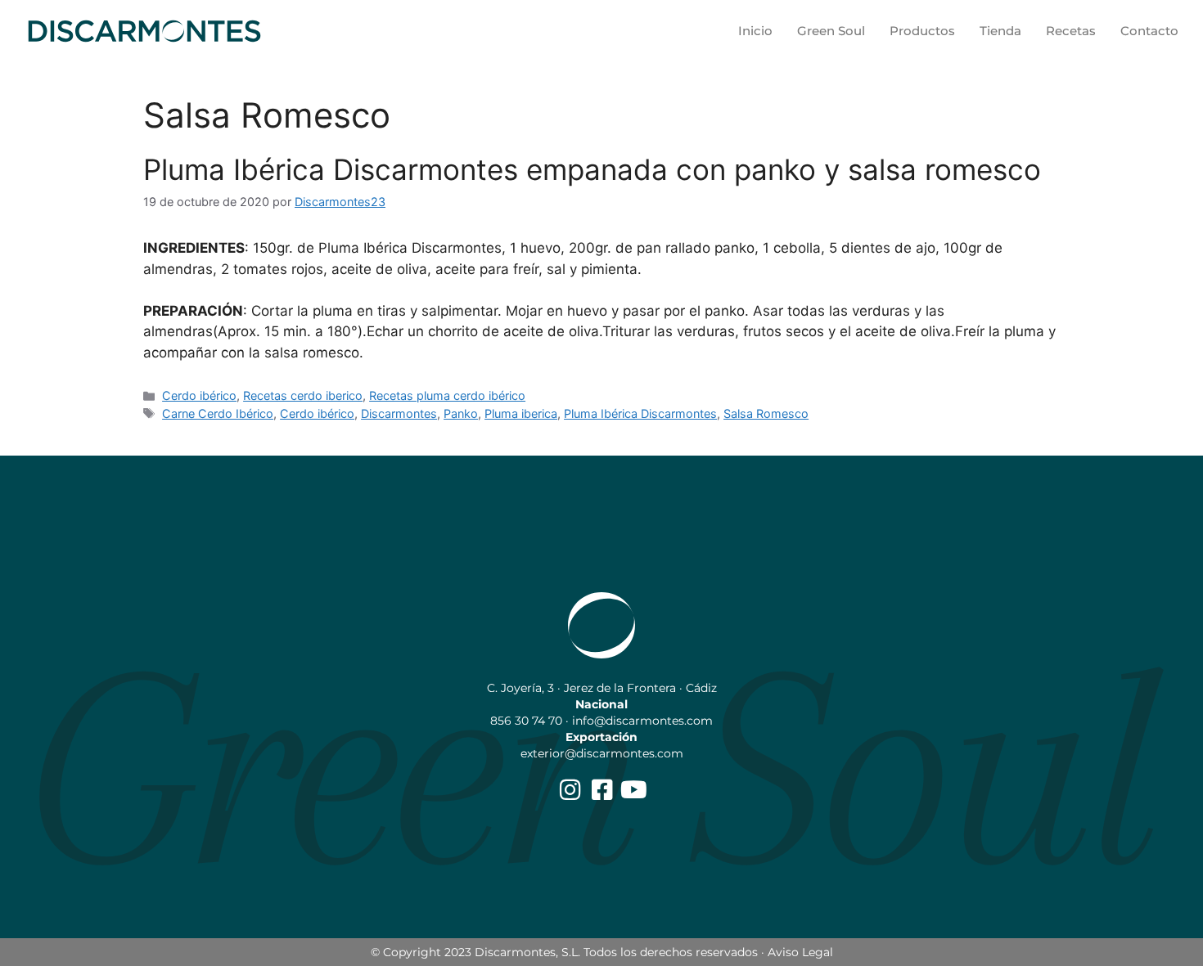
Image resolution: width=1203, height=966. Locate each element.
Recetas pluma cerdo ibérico (447, 395)
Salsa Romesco (766, 413)
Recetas (1071, 30)
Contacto (1149, 30)
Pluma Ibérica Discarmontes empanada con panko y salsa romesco (592, 169)
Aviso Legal (800, 952)
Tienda (1000, 30)
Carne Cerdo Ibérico (217, 413)
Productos (922, 30)
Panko (461, 413)
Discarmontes (399, 413)
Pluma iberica (520, 413)
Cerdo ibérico (199, 395)
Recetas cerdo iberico (303, 395)
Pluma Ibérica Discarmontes (640, 413)
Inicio (755, 30)
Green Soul (831, 30)
